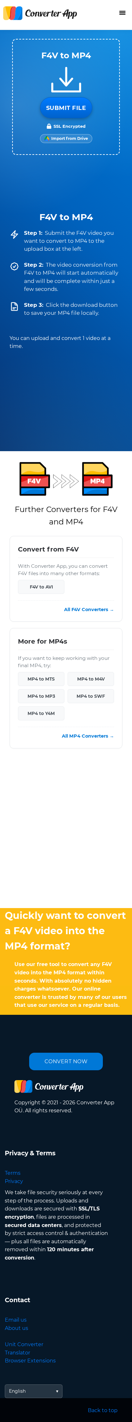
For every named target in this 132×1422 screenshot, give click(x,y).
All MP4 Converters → (88, 736)
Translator (17, 1353)
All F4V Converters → (89, 609)
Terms (13, 1173)
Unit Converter (24, 1344)
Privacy (14, 1181)
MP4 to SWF (91, 696)
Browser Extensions (30, 1361)
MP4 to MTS (41, 679)
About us (16, 1328)
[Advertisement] (66, 829)
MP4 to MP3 (41, 696)
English (17, 1391)
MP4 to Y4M (41, 713)
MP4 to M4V (91, 679)
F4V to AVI (41, 586)
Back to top (103, 1410)
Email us (16, 1320)
